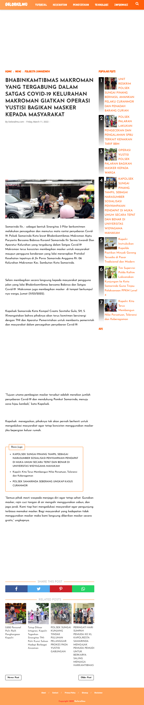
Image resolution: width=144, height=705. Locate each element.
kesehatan (60, 5)
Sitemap (85, 692)
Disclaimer (98, 692)
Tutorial (41, 5)
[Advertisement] (72, 39)
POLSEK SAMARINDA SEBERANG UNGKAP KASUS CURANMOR (43, 483)
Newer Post (13, 678)
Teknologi (102, 5)
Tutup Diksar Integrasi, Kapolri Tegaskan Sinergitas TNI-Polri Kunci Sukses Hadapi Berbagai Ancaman (38, 638)
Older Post (86, 678)
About (43, 692)
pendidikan (81, 5)
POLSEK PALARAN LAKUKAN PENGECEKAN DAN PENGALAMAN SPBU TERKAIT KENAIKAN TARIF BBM (119, 131)
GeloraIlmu (16, 4)
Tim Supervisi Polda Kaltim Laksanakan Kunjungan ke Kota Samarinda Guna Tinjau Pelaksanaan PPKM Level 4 (121, 282)
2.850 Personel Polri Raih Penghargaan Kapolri (13, 632)
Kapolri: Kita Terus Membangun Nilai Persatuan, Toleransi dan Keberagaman (45, 474)
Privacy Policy (70, 692)
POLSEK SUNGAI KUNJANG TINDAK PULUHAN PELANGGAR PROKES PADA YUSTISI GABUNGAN (61, 639)
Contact (55, 692)
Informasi (121, 5)
